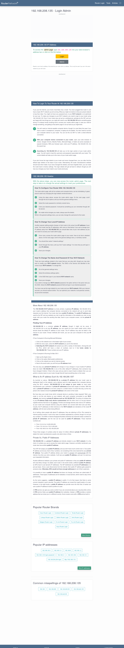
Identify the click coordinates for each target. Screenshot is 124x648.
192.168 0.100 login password (45, 555)
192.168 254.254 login (54, 559)
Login (62, 56)
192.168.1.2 (77, 550)
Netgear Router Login (46, 522)
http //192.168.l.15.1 (70, 559)
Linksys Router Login (47, 517)
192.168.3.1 (61, 555)
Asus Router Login (62, 527)
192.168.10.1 (83, 555)
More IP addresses (84, 568)
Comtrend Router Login (62, 513)
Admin (62, 62)
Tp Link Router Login (77, 522)
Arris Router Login (77, 517)
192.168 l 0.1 (58, 550)
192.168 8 (68, 550)
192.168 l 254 (72, 555)
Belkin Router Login (62, 517)
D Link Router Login (62, 522)
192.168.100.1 (46, 550)
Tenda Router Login (78, 513)
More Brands (86, 535)
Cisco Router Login (45, 513)
